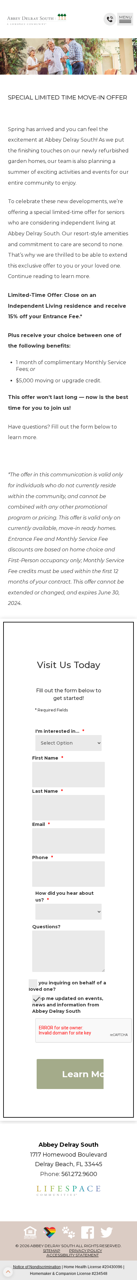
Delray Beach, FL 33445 (68, 1164)
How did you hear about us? (64, 896)
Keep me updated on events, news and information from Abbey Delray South (67, 1005)
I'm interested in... (59, 731)
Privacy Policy (85, 1250)
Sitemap (51, 1250)
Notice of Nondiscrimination (37, 1267)
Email (41, 824)
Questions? (46, 927)
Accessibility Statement (73, 1255)
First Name (47, 758)
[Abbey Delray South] (36, 19)
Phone (42, 857)
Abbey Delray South (68, 1144)
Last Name (47, 791)
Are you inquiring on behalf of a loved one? (67, 986)
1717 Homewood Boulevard (68, 1154)
